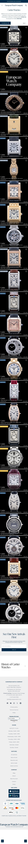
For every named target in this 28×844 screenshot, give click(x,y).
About (14, 775)
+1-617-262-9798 (14, 697)
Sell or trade (14, 763)
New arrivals (14, 757)
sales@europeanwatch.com (14, 699)
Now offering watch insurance (14, 1)
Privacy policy (14, 707)
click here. (19, 18)
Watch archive (14, 765)
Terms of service (14, 709)
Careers (14, 781)
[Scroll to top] (25, 841)
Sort (24, 23)
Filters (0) (4, 23)
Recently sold (14, 760)
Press (14, 784)
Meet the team (14, 778)
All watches (14, 754)
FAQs (14, 712)
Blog (14, 773)
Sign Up (14, 649)
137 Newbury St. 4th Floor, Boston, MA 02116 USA (14, 690)
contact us (23, 17)
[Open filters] (2, 841)
